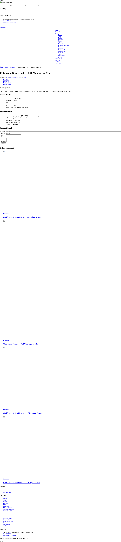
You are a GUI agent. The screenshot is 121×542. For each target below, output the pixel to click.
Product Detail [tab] (7, 83)
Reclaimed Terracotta (63, 45)
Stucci (59, 41)
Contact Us (58, 63)
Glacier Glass (61, 55)
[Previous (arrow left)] (0, 541)
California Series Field (10, 67)
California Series (62, 47)
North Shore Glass (63, 52)
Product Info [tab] (6, 81)
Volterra (60, 35)
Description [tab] (6, 80)
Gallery (57, 61)
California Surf (62, 48)
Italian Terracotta (62, 44)
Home (56, 30)
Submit (3, 143)
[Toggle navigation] (0, 66)
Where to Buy (58, 58)
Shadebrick (61, 42)
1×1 (7, 77)
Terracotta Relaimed (8, 509)
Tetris (59, 36)
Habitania (60, 39)
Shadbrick (6, 506)
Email (3, 137)
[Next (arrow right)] (2, 541)
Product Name (5, 133)
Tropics (60, 54)
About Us (57, 32)
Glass (24, 77)
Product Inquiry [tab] (7, 84)
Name (3, 135)
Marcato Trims (62, 51)
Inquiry (3, 141)
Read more (6, 213)
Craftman (60, 57)
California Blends (62, 49)
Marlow (60, 38)
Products (57, 33)
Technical (57, 60)
